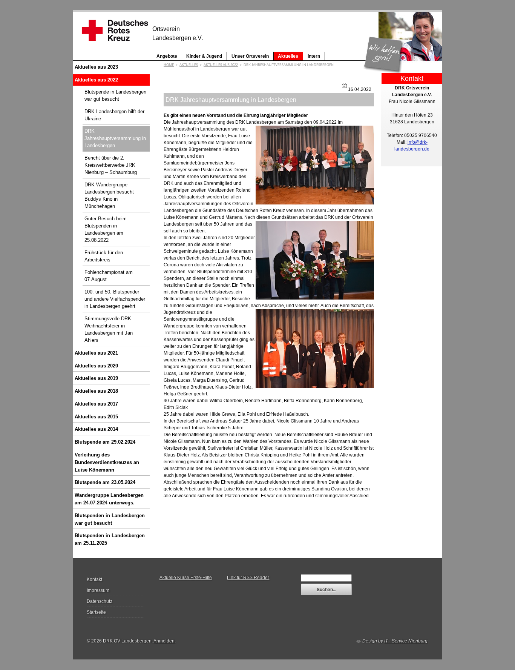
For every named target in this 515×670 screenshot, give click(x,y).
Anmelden (164, 641)
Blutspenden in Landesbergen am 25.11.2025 (110, 539)
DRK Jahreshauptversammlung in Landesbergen (115, 138)
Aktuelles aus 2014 (96, 429)
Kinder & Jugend (204, 56)
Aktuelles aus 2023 (96, 67)
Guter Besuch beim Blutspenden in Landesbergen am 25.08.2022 (105, 229)
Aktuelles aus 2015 (96, 417)
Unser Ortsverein (250, 56)
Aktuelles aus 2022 (96, 80)
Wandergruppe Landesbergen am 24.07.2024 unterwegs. (109, 499)
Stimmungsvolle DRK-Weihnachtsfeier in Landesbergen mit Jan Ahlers (108, 329)
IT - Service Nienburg (406, 641)
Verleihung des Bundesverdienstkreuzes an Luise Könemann (107, 462)
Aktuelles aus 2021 (96, 353)
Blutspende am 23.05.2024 (105, 482)
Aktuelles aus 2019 (96, 378)
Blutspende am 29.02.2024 (105, 442)
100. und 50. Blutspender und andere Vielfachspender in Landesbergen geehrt (114, 299)
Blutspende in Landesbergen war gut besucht (115, 95)
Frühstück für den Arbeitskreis (103, 256)
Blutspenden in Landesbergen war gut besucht (110, 519)
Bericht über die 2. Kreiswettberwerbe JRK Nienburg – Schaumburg (110, 165)
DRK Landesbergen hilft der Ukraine (114, 115)
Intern (314, 56)
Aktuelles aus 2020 (96, 366)
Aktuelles (288, 56)
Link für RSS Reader (248, 577)
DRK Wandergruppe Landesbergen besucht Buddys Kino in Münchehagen (109, 195)
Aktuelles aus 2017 (96, 404)
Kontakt (94, 579)
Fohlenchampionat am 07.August (108, 276)
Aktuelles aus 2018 (96, 391)
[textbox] (326, 578)
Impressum (98, 590)
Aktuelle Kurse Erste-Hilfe (185, 577)
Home (169, 65)
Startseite (96, 612)
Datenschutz (99, 601)
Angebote (166, 56)
